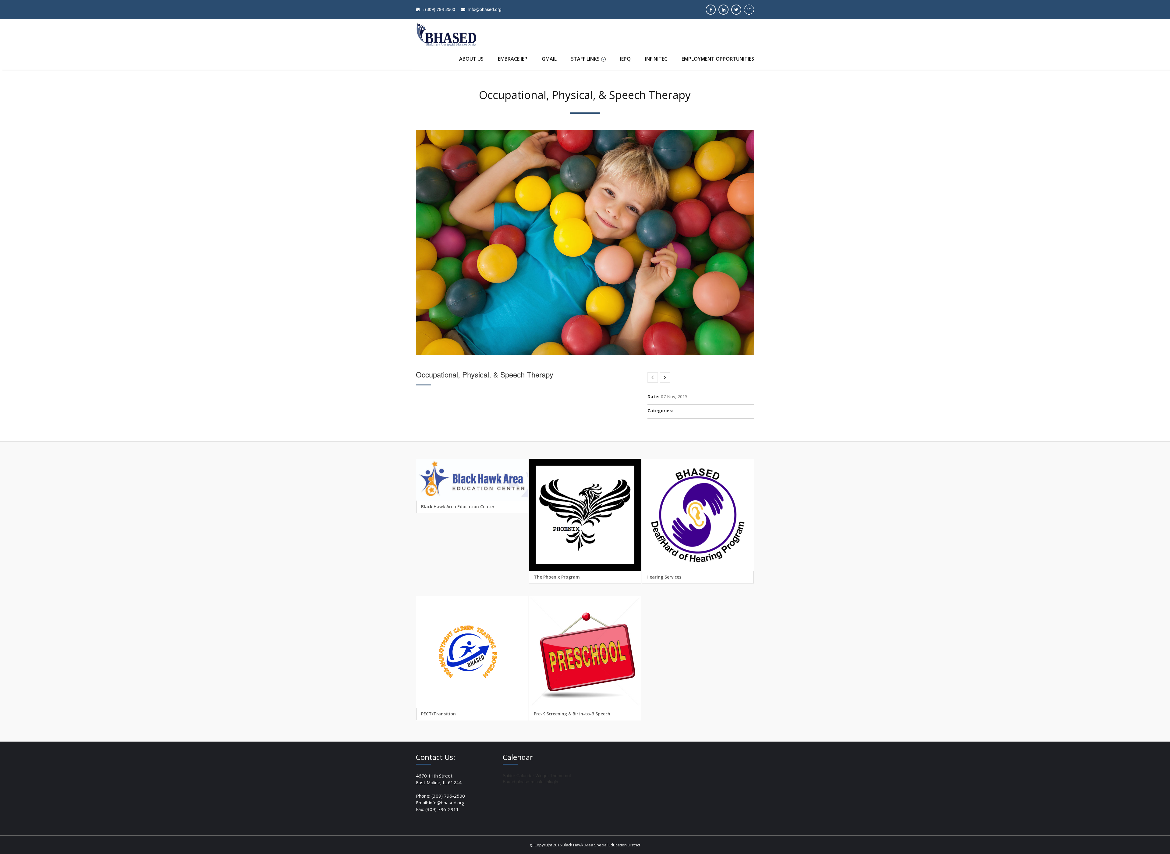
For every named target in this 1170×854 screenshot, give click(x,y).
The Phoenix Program (557, 577)
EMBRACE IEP (512, 58)
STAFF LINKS (585, 58)
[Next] (665, 377)
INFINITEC (656, 58)
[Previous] (652, 377)
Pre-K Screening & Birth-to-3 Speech (572, 714)
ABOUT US (471, 58)
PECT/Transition (438, 714)
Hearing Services (664, 577)
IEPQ (625, 58)
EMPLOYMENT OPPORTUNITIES (718, 58)
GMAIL (549, 58)
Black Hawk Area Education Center (458, 506)
